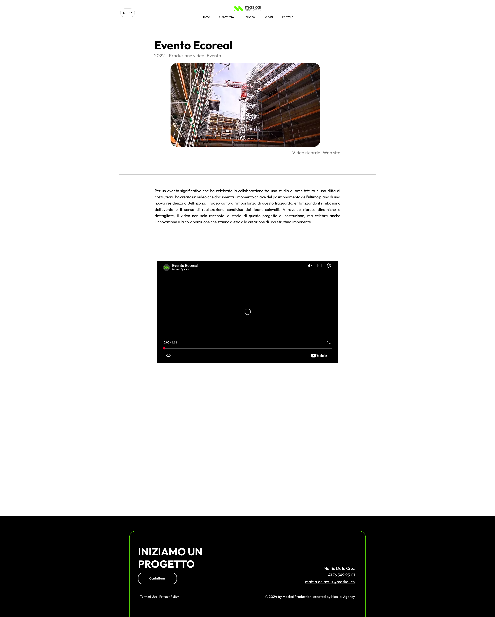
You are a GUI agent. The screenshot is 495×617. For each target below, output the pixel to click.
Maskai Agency (343, 596)
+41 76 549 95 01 (340, 575)
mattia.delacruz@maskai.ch (330, 581)
